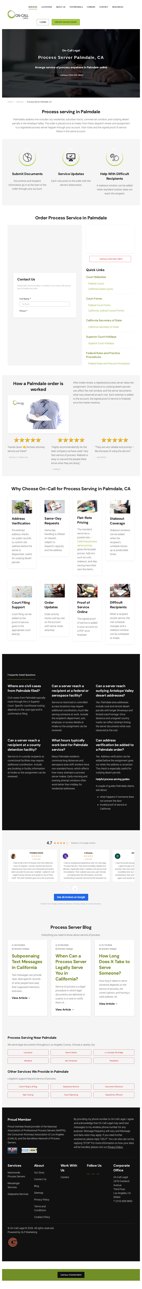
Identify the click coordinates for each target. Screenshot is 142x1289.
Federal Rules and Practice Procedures (109, 363)
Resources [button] (117, 7)
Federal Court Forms (99, 305)
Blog (36, 1186)
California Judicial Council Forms (106, 310)
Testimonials (76, 7)
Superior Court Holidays (101, 343)
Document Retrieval (114, 1086)
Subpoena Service (71, 1086)
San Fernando (71, 1060)
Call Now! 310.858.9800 (71, 1274)
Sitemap (38, 1192)
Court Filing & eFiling (28, 1086)
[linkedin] (93, 1172)
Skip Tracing (28, 1094)
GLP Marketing (29, 1232)
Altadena (28, 1060)
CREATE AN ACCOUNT (66, 22)
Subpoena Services (18, 1194)
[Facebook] (88, 1172)
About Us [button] (60, 7)
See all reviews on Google (71, 897)
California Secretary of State (103, 326)
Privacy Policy (115, 1146)
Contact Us (40, 1179)
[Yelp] (98, 1172)
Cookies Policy (42, 1217)
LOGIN (43, 22)
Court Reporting (71, 1094)
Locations (46, 7)
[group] (71, 866)
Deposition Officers (114, 1094)
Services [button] (32, 7)
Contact (103, 7)
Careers (91, 7)
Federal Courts (96, 283)
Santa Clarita (71, 1052)
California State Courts (100, 289)
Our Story (39, 1172)
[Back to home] (18, 14)
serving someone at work (65, 714)
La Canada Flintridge (114, 1052)
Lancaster (28, 1052)
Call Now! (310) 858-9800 (71, 75)
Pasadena (114, 1060)
